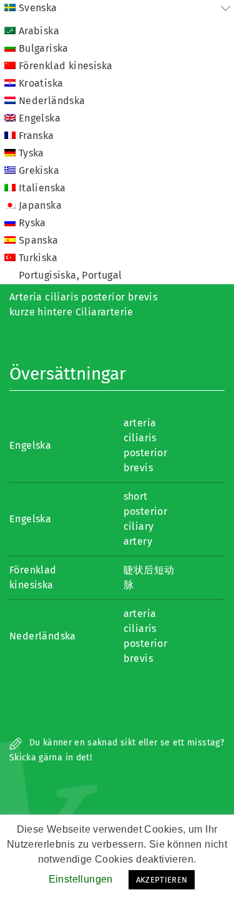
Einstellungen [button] (81, 879)
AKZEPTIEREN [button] (162, 879)
